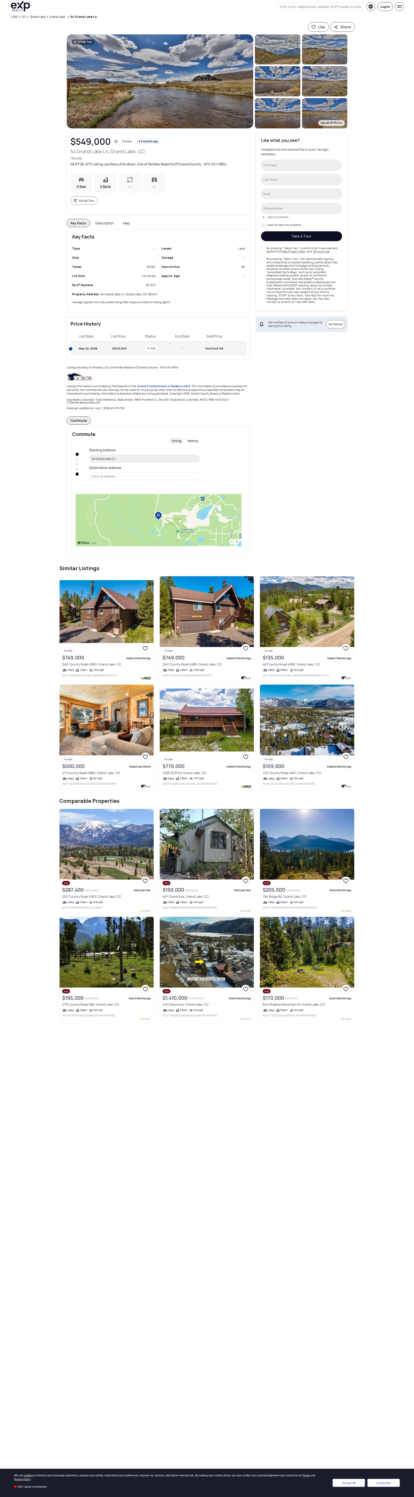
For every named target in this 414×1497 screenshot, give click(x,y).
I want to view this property (283, 225)
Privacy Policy (22, 1479)
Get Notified (335, 324)
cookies (28, 1475)
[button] (160, 81)
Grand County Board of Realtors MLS (163, 386)
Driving (176, 441)
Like (321, 26)
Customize (383, 1483)
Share (345, 26)
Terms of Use (321, 251)
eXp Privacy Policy (294, 251)
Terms (306, 1475)
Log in (385, 7)
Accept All (349, 1483)
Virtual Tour (86, 200)
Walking (192, 441)
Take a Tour (301, 236)
